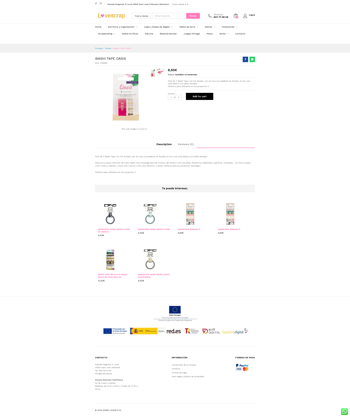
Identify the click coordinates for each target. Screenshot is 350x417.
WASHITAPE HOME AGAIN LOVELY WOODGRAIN (154, 275)
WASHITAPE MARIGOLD (189, 229)
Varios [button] (222, 34)
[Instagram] (100, 3)
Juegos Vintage (192, 34)
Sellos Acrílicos (130, 34)
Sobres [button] (208, 27)
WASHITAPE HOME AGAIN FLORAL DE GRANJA (114, 230)
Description (164, 144)
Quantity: (171, 93)
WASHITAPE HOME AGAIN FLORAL (154, 229)
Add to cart (200, 96)
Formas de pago (179, 373)
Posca (209, 34)
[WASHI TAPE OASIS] (245, 59)
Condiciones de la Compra (184, 365)
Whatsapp (218, 14)
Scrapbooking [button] (105, 34)
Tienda (108, 48)
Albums (149, 34)
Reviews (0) (186, 144)
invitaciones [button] (228, 27)
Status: (171, 74)
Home (98, 27)
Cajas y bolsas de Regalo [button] (157, 27)
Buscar (193, 16)
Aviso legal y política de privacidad (188, 376)
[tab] (164, 145)
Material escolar (168, 34)
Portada (98, 48)
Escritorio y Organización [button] (121, 27)
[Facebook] (96, 3)
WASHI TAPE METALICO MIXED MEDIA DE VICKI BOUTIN (112, 275)
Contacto (240, 34)
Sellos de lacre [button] (187, 27)
